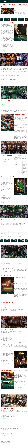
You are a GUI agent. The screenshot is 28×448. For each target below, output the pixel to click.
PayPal (2, 189)
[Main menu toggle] (26, 1)
